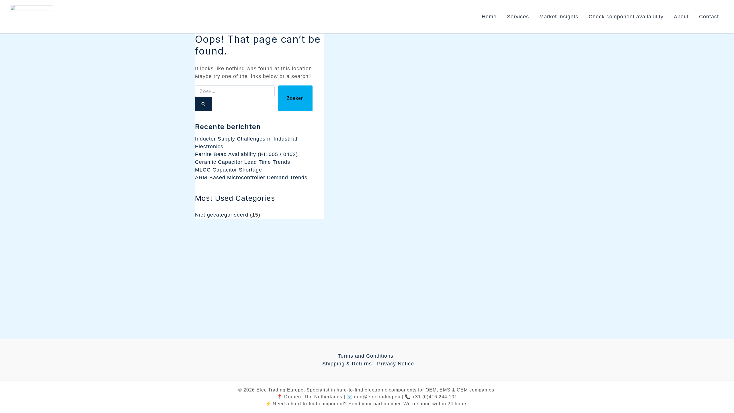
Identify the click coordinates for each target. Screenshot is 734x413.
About (681, 17)
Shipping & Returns (347, 364)
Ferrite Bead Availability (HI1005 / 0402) (246, 154)
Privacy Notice (395, 364)
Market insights (558, 17)
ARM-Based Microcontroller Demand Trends (251, 177)
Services (518, 17)
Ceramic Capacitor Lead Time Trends (242, 162)
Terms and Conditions (365, 356)
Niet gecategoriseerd (221, 215)
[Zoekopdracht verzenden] (203, 104)
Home (489, 17)
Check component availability (626, 17)
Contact (709, 17)
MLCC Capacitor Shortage (228, 170)
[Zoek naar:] (235, 98)
